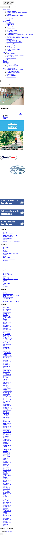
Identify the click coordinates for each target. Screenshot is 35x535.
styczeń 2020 (6, 421)
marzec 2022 (6, 383)
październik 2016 (7, 478)
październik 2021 (7, 391)
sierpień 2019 (6, 429)
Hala (4, 250)
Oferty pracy (10, 18)
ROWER (9, 59)
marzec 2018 (6, 454)
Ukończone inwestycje (12, 65)
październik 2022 (7, 373)
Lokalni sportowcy (11, 75)
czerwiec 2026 (7, 309)
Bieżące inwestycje (11, 64)
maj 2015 (5, 503)
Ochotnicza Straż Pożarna (13, 72)
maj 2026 (5, 310)
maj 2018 (5, 451)
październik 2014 (7, 514)
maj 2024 (5, 345)
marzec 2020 (6, 418)
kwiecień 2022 (7, 382)
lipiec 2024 (6, 342)
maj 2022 (5, 380)
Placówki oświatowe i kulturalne (15, 69)
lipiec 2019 (6, 430)
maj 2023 (5, 363)
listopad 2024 (6, 337)
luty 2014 (5, 525)
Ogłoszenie (6, 251)
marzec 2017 (6, 471)
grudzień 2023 (7, 353)
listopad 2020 (6, 407)
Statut (8, 27)
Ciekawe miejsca (11, 53)
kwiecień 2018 (7, 452)
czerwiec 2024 (7, 344)
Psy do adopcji (10, 39)
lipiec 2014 (6, 518)
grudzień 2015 (7, 493)
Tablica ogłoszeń (7, 238)
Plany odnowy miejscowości (14, 66)
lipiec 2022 (6, 377)
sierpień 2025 (6, 323)
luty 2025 (5, 332)
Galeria (8, 20)
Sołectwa (9, 17)
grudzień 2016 (7, 475)
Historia (9, 14)
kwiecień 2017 (7, 470)
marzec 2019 (6, 436)
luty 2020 (5, 420)
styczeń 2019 (6, 439)
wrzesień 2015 (7, 497)
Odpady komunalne (12, 40)
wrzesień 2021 (7, 392)
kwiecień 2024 (7, 347)
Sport (4, 256)
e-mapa (5, 239)
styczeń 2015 (6, 509)
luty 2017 (5, 473)
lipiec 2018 (6, 448)
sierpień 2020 (6, 411)
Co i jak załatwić (11, 28)
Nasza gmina (6, 9)
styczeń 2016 (6, 492)
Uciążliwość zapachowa (13, 45)
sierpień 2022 (6, 376)
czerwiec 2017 (7, 467)
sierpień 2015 (6, 499)
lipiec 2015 (6, 500)
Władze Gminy (10, 24)
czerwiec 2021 (7, 397)
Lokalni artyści (10, 56)
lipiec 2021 (6, 395)
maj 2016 (5, 486)
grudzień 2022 (7, 370)
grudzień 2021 (7, 388)
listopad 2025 (6, 319)
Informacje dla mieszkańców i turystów (17, 12)
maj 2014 (5, 521)
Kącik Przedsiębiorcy (12, 43)
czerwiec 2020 (7, 414)
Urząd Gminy (10, 23)
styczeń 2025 (6, 334)
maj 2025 (5, 328)
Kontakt (9, 50)
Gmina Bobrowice (14, 6)
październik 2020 (7, 408)
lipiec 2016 (6, 483)
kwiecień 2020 (7, 417)
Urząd (4, 21)
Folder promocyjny (11, 58)
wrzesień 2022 (7, 375)
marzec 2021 (6, 401)
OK (1, 534)
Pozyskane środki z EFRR (13, 49)
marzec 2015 (6, 506)
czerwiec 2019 (7, 432)
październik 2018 (7, 443)
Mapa (4, 118)
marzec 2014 (6, 524)
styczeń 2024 (6, 351)
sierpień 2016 (6, 481)
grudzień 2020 (7, 405)
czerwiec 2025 (7, 326)
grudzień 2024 (7, 335)
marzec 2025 (6, 331)
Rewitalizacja (10, 31)
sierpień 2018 (6, 446)
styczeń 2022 (6, 386)
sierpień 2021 (6, 394)
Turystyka (5, 52)
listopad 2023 (6, 354)
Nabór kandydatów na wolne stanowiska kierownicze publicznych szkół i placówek (20, 35)
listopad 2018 (6, 442)
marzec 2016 (6, 489)
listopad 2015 (6, 495)
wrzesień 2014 (7, 515)
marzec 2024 (6, 348)
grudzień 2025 (7, 318)
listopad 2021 (6, 389)
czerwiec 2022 (7, 379)
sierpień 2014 (6, 516)
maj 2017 (5, 468)
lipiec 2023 (6, 360)
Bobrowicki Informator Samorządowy (16, 15)
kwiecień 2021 (7, 399)
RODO (8, 46)
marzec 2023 (6, 366)
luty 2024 (5, 350)
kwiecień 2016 (7, 487)
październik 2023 (7, 356)
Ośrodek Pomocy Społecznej (10, 253)
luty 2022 (5, 385)
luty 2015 (5, 508)
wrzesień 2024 (7, 339)
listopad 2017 (6, 459)
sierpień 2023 (6, 358)
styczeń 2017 (6, 474)
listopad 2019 (6, 424)
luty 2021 (5, 402)
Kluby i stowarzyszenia (13, 71)
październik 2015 (7, 496)
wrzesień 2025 (7, 322)
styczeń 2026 (6, 316)
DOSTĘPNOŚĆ (11, 47)
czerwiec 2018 (7, 449)
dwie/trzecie (9, 531)
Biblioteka (6, 247)
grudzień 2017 (7, 458)
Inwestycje (6, 62)
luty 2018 (5, 455)
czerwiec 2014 (7, 519)
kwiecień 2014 (7, 522)
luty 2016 (5, 490)
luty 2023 (5, 367)
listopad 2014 (6, 512)
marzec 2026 (6, 313)
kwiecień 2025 (7, 329)
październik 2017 (7, 461)
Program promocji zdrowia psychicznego (17, 37)
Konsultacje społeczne (12, 33)
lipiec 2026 (6, 307)
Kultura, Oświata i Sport (9, 68)
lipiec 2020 (6, 413)
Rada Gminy (10, 25)
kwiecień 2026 (7, 312)
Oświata (5, 254)
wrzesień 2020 (7, 410)
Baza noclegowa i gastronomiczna (15, 55)
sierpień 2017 (6, 464)
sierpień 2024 (6, 341)
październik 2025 (7, 320)
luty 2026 (5, 315)
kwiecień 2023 (7, 364)
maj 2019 (5, 433)
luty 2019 (5, 437)
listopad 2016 (6, 477)
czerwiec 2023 (7, 361)
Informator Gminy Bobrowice (11, 235)
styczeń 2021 (6, 404)
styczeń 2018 (6, 456)
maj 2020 (5, 416)
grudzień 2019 (7, 423)
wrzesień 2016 (7, 480)
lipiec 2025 (6, 325)
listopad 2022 (6, 372)
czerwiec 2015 (7, 502)
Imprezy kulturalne (11, 77)
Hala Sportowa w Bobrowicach (11, 241)
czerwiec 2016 (7, 484)
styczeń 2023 (6, 369)
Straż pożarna (6, 257)
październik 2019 (7, 426)
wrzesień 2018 (7, 445)
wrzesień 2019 (7, 427)
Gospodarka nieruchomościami (14, 42)
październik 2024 (7, 338)
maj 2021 (5, 398)
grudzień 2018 (7, 440)
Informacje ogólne (11, 11)
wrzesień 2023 (7, 357)
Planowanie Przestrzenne (13, 30)
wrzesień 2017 (7, 462)
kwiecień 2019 (7, 435)
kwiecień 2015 (7, 505)
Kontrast (5, 117)
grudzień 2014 (7, 511)
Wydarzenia (6, 260)
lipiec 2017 (6, 465)
